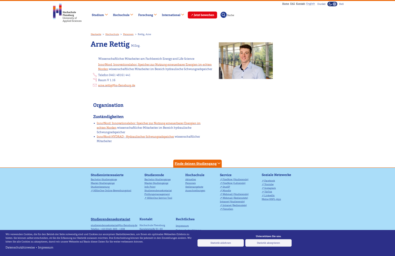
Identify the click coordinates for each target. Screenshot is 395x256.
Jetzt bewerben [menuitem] (204, 15)
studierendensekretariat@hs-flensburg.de (114, 225)
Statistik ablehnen (220, 242)
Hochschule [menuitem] (118, 13)
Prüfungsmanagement (157, 194)
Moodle (226, 190)
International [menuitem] (168, 13)
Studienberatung (100, 186)
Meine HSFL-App (271, 199)
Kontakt (300, 3)
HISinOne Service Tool (159, 198)
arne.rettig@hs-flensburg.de (116, 85)
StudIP (226, 186)
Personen (128, 34)
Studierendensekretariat (158, 190)
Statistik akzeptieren (268, 242)
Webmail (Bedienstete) (235, 198)
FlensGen (227, 209)
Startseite (96, 34)
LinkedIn (269, 195)
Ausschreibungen (195, 190)
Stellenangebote (194, 186)
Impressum (45, 247)
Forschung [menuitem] (143, 13)
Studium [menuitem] (95, 13)
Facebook (269, 180)
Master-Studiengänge (103, 183)
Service (226, 175)
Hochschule (112, 34)
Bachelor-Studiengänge (104, 179)
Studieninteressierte (107, 175)
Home (285, 3)
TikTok (268, 191)
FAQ (292, 3)
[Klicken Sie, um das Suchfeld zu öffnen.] (223, 15)
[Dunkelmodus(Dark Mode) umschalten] (332, 4)
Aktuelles (190, 179)
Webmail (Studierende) (235, 194)
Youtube (269, 184)
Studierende (154, 175)
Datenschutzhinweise (20, 247)
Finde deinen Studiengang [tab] (196, 163)
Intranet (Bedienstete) (234, 205)
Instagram (270, 188)
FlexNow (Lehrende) (233, 183)
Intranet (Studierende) (232, 201)
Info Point (149, 186)
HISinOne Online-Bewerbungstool (112, 190)
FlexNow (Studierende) (235, 179)
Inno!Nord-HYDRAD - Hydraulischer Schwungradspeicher (135, 137)
